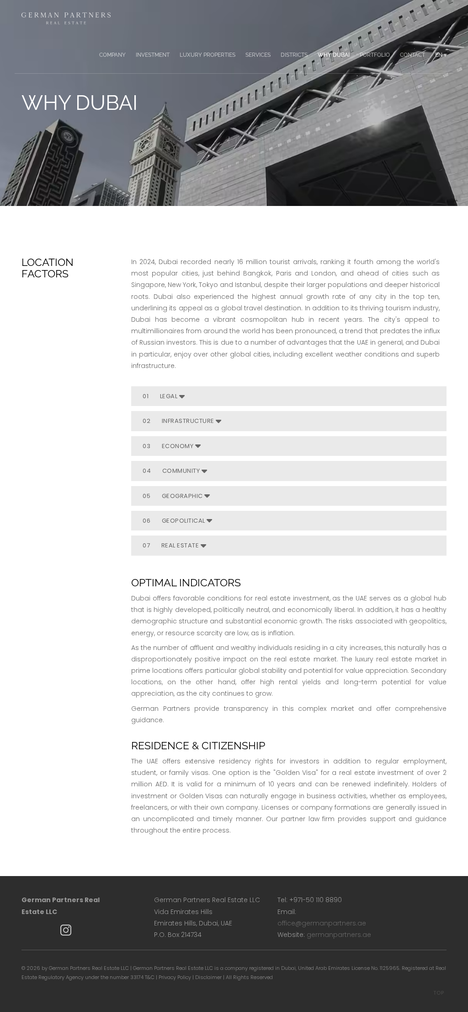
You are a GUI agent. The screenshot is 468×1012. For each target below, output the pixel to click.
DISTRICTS (294, 55)
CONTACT (412, 55)
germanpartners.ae (339, 934)
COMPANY (112, 55)
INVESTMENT (153, 55)
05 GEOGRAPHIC (173, 496)
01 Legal (161, 396)
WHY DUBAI (334, 55)
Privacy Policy (175, 977)
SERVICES (258, 55)
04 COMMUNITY (172, 470)
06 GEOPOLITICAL (175, 520)
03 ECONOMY (169, 446)
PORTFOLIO (375, 55)
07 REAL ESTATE (172, 545)
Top (438, 992)
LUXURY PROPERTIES (207, 55)
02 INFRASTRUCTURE (179, 421)
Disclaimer (208, 977)
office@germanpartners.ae (321, 923)
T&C (149, 977)
